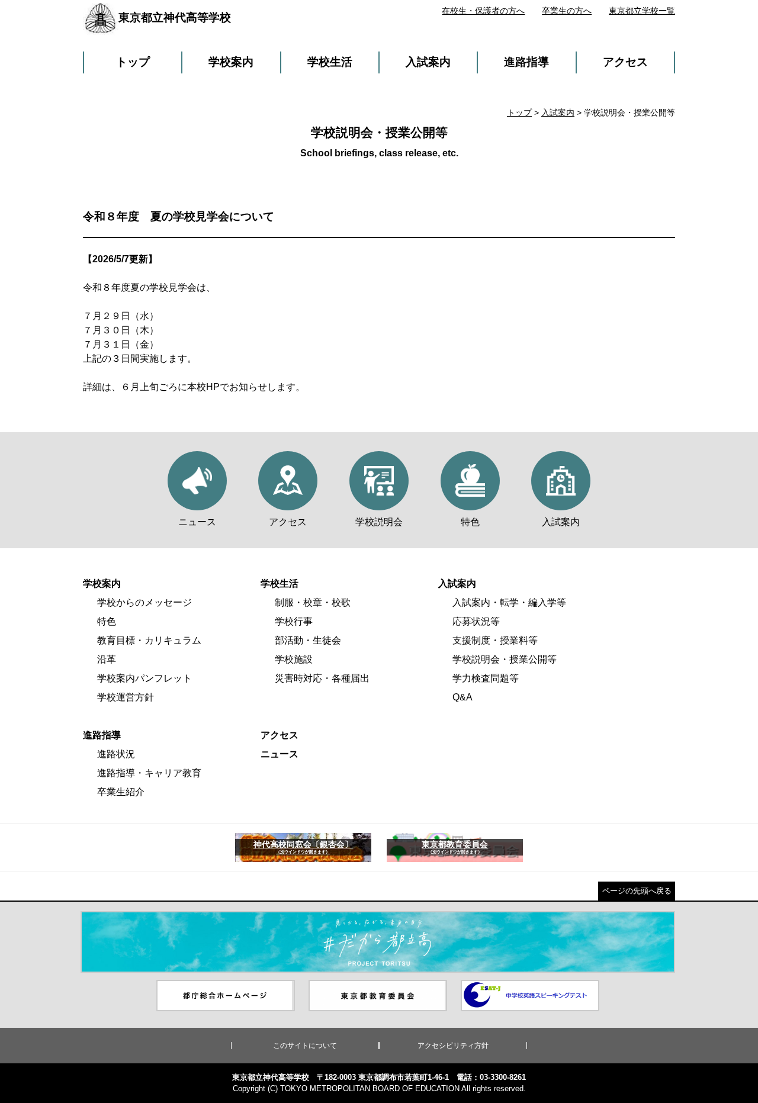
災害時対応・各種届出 (322, 678)
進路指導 (526, 62)
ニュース (279, 754)
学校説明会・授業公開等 (504, 659)
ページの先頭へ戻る (637, 890)
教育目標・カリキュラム (149, 640)
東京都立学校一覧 (642, 10)
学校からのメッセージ (144, 602)
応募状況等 (476, 621)
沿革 (106, 659)
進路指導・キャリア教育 (149, 773)
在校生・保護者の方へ (483, 10)
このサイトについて (305, 1045)
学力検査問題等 (485, 678)
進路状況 (116, 754)
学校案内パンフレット (144, 678)
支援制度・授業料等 (495, 640)
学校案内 (230, 62)
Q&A (462, 697)
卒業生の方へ (567, 10)
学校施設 (294, 659)
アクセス (625, 62)
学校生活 (329, 62)
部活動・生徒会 (308, 640)
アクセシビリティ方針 (453, 1045)
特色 (106, 621)
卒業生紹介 (120, 792)
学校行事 (294, 621)
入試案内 (428, 62)
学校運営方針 (125, 697)
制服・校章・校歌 (313, 602)
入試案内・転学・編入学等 (509, 602)
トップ (133, 62)
